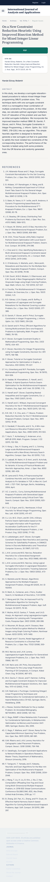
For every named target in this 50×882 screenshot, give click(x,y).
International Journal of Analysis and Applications (24, 11)
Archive (9, 862)
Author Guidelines (13, 869)
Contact (9, 876)
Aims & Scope (11, 851)
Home (4, 21)
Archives (13, 21)
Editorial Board (12, 854)
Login (44, 3)
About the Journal (13, 872)
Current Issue (11, 858)
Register (35, 3)
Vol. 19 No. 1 (24, 21)
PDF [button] (25, 50)
